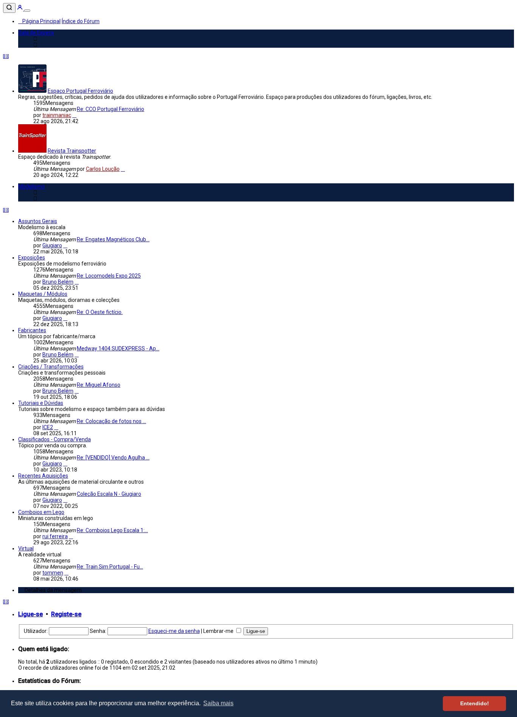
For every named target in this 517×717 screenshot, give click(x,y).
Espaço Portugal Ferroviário (80, 91)
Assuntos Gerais (37, 221)
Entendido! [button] (474, 703)
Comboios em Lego (41, 512)
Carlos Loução (103, 169)
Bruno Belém (57, 282)
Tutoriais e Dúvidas (40, 403)
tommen (52, 573)
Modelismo (31, 186)
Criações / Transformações (51, 367)
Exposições (31, 258)
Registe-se (66, 614)
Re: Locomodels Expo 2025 (109, 276)
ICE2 (47, 427)
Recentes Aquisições (43, 476)
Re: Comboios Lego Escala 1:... (112, 530)
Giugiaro (52, 245)
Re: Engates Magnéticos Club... (113, 239)
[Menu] (27, 10)
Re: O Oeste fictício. (100, 312)
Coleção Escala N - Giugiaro (109, 494)
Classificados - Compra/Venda (54, 439)
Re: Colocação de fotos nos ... (111, 421)
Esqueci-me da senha (174, 631)
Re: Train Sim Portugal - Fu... (110, 567)
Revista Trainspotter (72, 151)
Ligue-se (30, 614)
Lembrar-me (219, 631)
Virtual (26, 548)
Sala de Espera (36, 33)
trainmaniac (56, 115)
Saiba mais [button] (218, 703)
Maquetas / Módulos (42, 294)
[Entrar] (20, 9)
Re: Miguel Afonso (98, 385)
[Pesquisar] (9, 8)
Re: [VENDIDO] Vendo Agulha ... (113, 458)
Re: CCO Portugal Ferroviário (110, 109)
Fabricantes (32, 330)
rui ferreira (55, 536)
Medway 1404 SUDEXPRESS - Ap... (118, 348)
